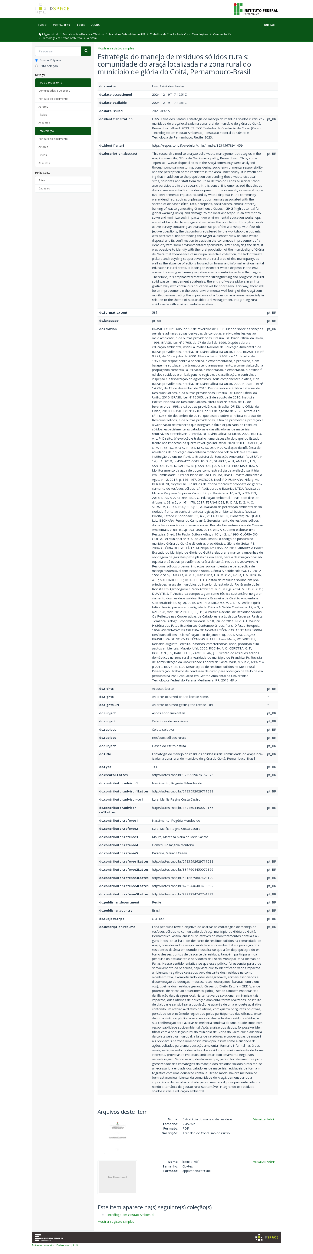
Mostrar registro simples (116, 48)
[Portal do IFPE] (256, 9)
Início (42, 24)
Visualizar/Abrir (264, 1119)
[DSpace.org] (266, 1237)
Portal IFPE (61, 24)
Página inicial (50, 34)
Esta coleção (48, 66)
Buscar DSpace (50, 60)
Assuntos (44, 122)
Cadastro (44, 188)
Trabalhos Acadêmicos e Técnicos (83, 34)
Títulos (43, 114)
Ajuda (95, 24)
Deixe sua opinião (67, 1245)
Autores (43, 106)
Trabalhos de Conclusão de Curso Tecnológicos (179, 34)
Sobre (81, 24)
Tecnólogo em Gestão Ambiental (62, 38)
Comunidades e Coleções (54, 90)
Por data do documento (53, 98)
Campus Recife (222, 34)
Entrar (42, 180)
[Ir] (86, 51)
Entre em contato (43, 1245)
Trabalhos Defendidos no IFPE (127, 34)
